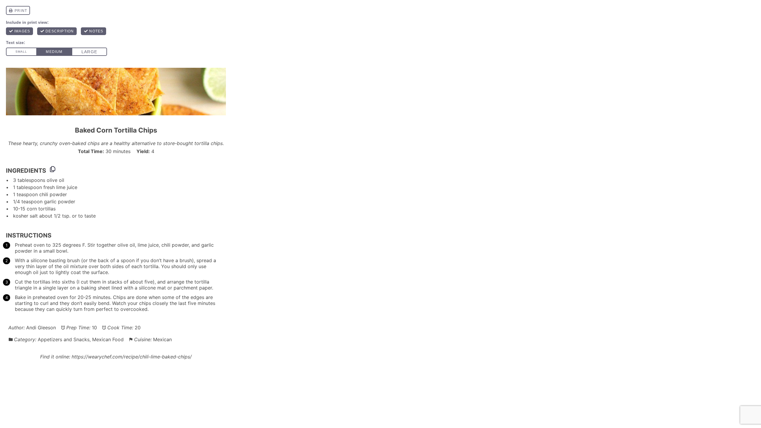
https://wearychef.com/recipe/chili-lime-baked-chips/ (132, 357)
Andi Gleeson (41, 328)
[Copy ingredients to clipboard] (52, 169)
